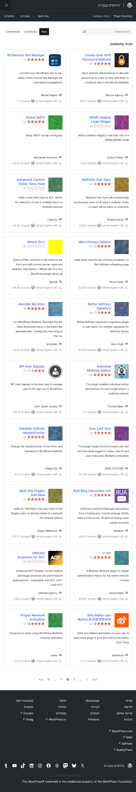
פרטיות (128, 719)
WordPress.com (120, 731)
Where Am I (36, 242)
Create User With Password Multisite (96, 57)
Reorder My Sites (32, 304)
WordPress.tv (55, 719)
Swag (27, 719)
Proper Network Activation (33, 617)
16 (48, 679)
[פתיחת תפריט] (5, 5)
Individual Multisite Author (99, 368)
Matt (127, 737)
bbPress (125, 743)
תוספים (94, 713)
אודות (129, 700)
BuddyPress (122, 750)
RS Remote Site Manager (26, 55)
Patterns (93, 719)
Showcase (92, 700)
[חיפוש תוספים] (84, 31)
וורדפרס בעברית (114, 766)
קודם (94, 679)
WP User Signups (32, 366)
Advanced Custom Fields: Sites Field (31, 182)
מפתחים (61, 713)
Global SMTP (35, 117)
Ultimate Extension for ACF (31, 555)
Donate (26, 713)
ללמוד (62, 700)
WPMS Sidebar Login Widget (100, 119)
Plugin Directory (123, 16)
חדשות (128, 707)
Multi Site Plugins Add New (32, 493)
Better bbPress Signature (99, 306)
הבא (41, 679)
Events (28, 707)
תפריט (106, 553)
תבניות (95, 707)
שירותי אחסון (124, 713)
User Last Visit (100, 428)
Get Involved (24, 700)
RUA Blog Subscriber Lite (92, 491)
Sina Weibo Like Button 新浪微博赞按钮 (94, 617)
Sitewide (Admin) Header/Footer (32, 430)
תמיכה (62, 707)
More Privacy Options (95, 242)
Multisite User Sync (96, 179)
